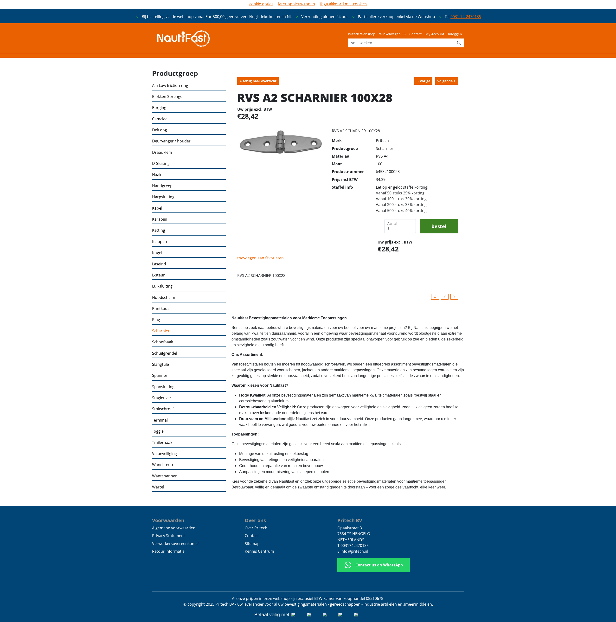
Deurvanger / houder (171, 141)
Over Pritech (256, 528)
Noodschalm (163, 297)
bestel (438, 226)
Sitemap (252, 543)
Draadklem (162, 152)
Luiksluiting (162, 286)
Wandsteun (162, 464)
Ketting (158, 230)
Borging (159, 107)
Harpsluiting (163, 197)
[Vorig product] (445, 297)
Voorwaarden (168, 520)
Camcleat (160, 119)
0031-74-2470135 (465, 16)
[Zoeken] (459, 42)
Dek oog (159, 130)
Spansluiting (163, 387)
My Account (434, 34)
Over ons (255, 520)
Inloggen (455, 34)
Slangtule (160, 364)
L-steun (159, 275)
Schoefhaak (162, 342)
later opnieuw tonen (296, 3)
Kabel (157, 208)
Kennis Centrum (259, 551)
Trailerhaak (162, 442)
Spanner (159, 375)
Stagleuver (161, 398)
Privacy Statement (168, 535)
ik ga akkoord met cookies (343, 3)
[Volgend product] (454, 297)
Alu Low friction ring (170, 85)
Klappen (159, 241)
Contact (415, 34)
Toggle (158, 431)
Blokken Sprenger (168, 96)
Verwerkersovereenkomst (175, 543)
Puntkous (160, 308)
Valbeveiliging (164, 453)
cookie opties (261, 3)
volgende (445, 81)
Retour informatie (168, 551)
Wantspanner (164, 476)
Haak (156, 175)
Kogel (157, 252)
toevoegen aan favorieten (260, 258)
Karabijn (159, 219)
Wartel (158, 487)
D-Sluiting (161, 163)
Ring (156, 319)
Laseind (159, 264)
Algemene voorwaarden (173, 528)
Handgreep (162, 186)
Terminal (160, 420)
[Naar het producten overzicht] (435, 297)
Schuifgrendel (164, 353)
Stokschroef (163, 409)
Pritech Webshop (361, 34)
